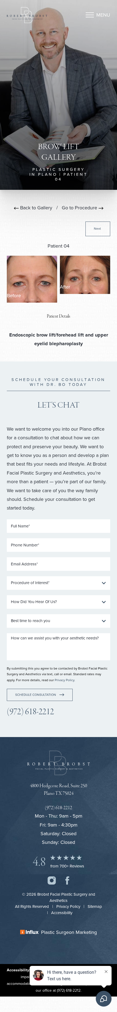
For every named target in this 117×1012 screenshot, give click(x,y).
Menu (103, 14)
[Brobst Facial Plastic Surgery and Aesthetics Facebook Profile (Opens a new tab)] (67, 879)
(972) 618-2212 (30, 712)
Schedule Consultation (35, 694)
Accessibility (61, 913)
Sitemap (95, 906)
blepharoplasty (66, 343)
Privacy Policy (64, 680)
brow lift (45, 334)
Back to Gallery (35, 207)
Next (98, 228)
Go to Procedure (80, 207)
